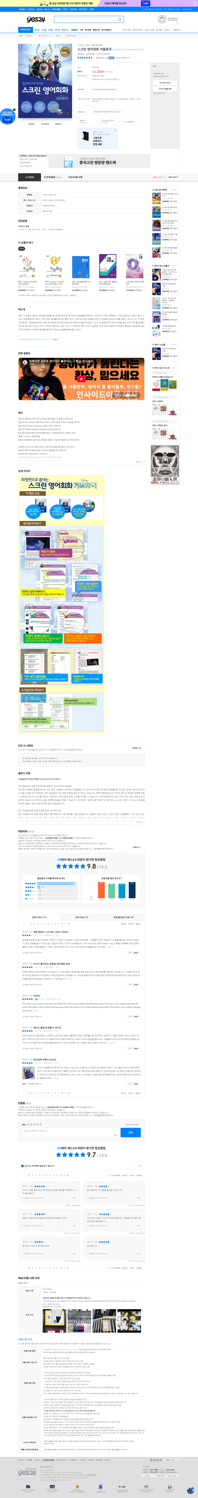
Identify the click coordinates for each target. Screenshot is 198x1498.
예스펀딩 (88, 30)
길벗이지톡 (90, 54)
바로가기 (86, 112)
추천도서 (167, 30)
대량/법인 (176, 30)
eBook (82, 122)
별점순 (138, 924)
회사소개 (21, 1460)
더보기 (174, 190)
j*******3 (67, 1233)
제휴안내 (91, 1460)
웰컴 (21, 36)
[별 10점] (40, 1124)
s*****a (155, 373)
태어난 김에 (97, 138)
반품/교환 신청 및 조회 (61, 1349)
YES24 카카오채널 (151, 1460)
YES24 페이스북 (154, 1460)
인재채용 (29, 1460)
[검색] (120, 19)
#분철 (22, 249)
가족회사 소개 (172, 1460)
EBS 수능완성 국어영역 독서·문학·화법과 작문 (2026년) (54, 284)
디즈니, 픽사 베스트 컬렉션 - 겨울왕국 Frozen (169, 300)
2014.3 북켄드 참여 (159, 425)
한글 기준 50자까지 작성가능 (35, 1131)
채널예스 (74, 30)
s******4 (38, 1063)
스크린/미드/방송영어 (55, 229)
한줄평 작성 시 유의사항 (139, 1125)
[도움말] (87, 76)
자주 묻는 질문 (160, 1476)
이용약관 (37, 1460)
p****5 (67, 1206)
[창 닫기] (114, 130)
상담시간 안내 (173, 1476)
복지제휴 (99, 1460)
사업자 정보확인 (91, 1475)
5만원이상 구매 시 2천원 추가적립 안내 (118, 79)
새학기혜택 (126, 30)
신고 (57, 935)
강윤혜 (79, 54)
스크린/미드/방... (71, 36)
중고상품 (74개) (106, 122)
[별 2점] (28, 1124)
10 (62, 924)
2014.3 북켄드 (157, 401)
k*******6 (38, 967)
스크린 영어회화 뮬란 (170, 248)
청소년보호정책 (61, 1460)
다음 (65, 924)
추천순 (130, 924)
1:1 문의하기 (148, 1476)
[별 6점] (34, 1124)
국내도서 (29, 36)
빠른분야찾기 (25, 30)
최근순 (123, 924)
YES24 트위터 (157, 1460)
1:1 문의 (73, 1349)
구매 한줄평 (115, 1175)
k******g (38, 1031)
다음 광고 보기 (179, 23)
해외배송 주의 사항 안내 (165, 73)
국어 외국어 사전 (34, 229)
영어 (57, 36)
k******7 (67, 1261)
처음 (23, 924)
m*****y (156, 397)
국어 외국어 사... (44, 36)
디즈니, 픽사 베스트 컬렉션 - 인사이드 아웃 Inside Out (169, 272)
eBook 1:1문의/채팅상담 (168, 1472)
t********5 (38, 935)
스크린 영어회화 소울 (170, 234)
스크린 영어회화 (96, 45)
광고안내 (83, 1460)
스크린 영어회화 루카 (170, 207)
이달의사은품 (149, 30)
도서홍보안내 (73, 1460)
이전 (27, 924)
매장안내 (64, 30)
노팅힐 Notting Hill (169, 326)
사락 (81, 30)
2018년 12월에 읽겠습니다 (162, 377)
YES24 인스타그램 (161, 1460)
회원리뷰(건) (102, 58)
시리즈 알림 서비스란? (167, 93)
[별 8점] (37, 1124)
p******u (41, 999)
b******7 (132, 1261)
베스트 (37, 30)
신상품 (43, 30)
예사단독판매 (138, 30)
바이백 (57, 30)
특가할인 (159, 30)
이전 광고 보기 (176, 23)
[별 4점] (31, 1124)
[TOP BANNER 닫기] (194, 3)
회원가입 (151, 9)
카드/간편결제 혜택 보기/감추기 (118, 90)
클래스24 (96, 30)
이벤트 (50, 30)
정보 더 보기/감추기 (94, 58)
